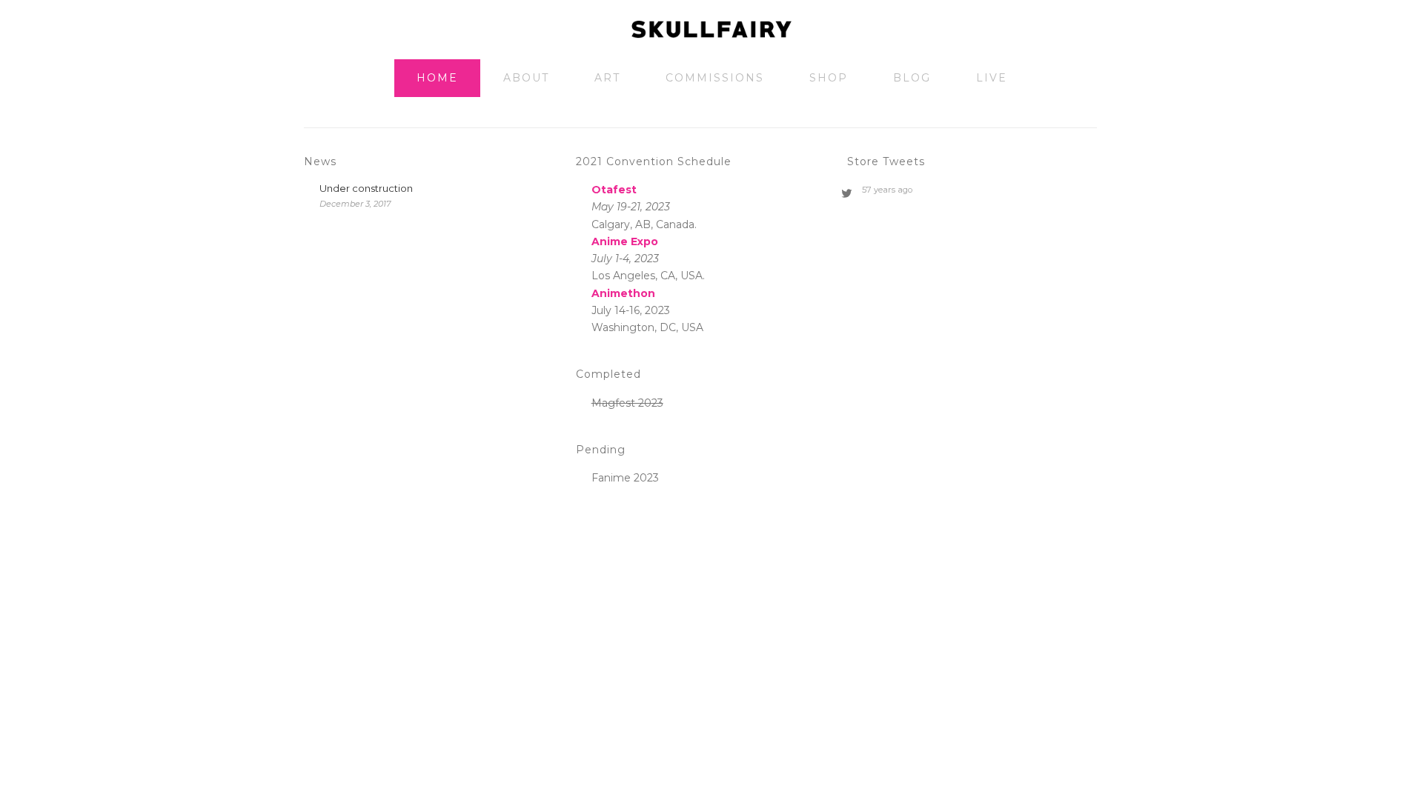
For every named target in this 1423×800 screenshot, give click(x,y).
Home (437, 77)
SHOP (828, 77)
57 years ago (887, 189)
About (526, 77)
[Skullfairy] (711, 29)
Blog (912, 77)
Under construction (366, 188)
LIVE (991, 77)
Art (607, 77)
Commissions (715, 77)
